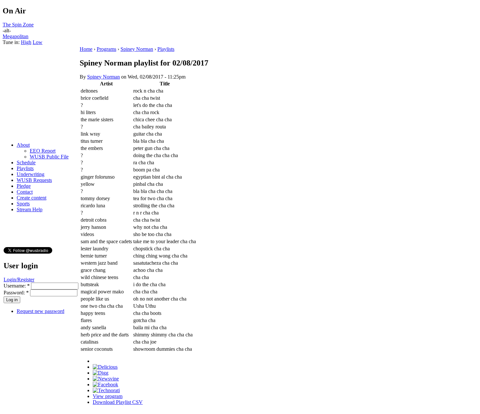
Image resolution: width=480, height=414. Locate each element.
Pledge (24, 186)
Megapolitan (15, 36)
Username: (17, 285)
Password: (16, 292)
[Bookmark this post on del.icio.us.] (105, 367)
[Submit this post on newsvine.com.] (106, 378)
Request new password (40, 311)
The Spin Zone (18, 24)
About (23, 145)
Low (37, 42)
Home (86, 49)
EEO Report (43, 151)
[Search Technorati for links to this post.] (106, 390)
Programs (106, 49)
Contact (25, 192)
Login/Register (19, 279)
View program (107, 396)
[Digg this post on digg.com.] (100, 373)
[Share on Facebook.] (105, 384)
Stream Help (29, 209)
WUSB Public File (49, 156)
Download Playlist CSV (118, 402)
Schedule (26, 162)
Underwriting (30, 174)
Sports (23, 203)
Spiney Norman (136, 49)
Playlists (25, 168)
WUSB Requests (34, 180)
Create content (31, 197)
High (26, 42)
